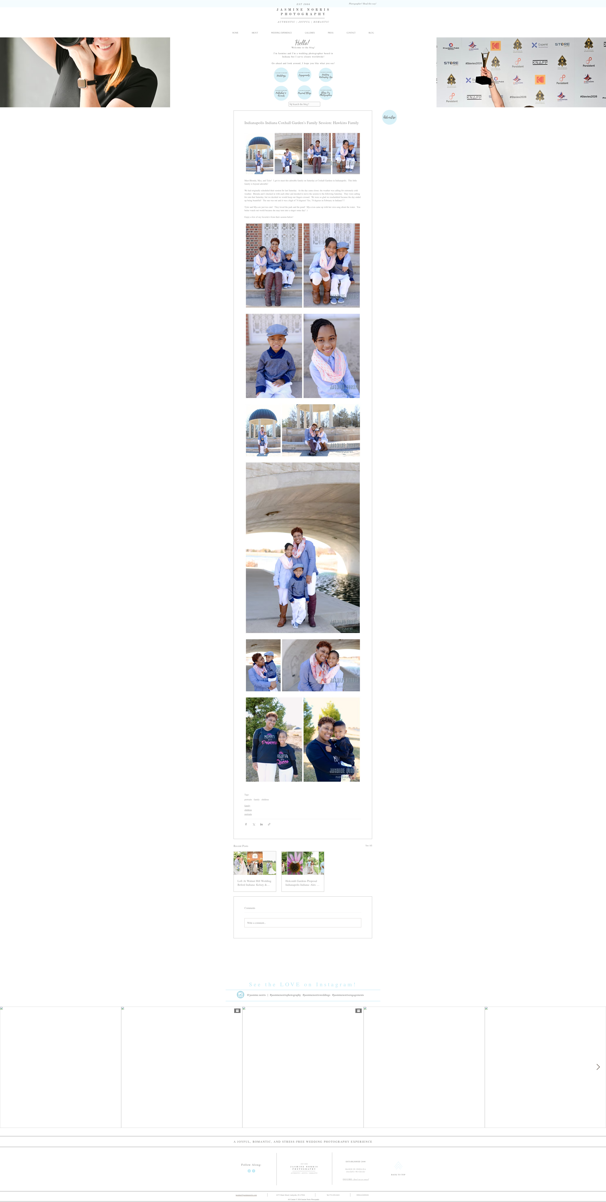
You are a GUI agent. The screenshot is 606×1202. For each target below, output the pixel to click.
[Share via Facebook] (245, 824)
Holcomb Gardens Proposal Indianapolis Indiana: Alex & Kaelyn (302, 883)
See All (368, 845)
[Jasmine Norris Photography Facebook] (253, 1170)
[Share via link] (269, 824)
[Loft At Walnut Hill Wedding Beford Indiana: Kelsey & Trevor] (255, 863)
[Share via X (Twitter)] (253, 824)
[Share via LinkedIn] (261, 824)
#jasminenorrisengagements (348, 995)
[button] (309, 32)
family (257, 799)
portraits (248, 799)
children (265, 799)
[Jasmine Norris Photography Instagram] (249, 1170)
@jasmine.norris (256, 995)
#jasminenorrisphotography (285, 995)
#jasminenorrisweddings (316, 995)
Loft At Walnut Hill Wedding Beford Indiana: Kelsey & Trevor (254, 883)
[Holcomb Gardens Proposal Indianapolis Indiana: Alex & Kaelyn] (303, 863)
